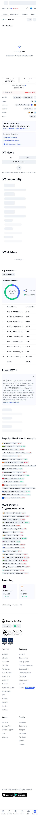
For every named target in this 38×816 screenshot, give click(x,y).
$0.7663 (12, 492)
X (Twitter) (22, 664)
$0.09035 (12, 483)
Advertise (5, 599)
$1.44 (12, 467)
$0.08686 (15, 495)
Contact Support (7, 671)
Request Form (6, 667)
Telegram (22, 671)
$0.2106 (14, 486)
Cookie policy (23, 610)
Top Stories (6, 610)
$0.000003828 (15, 502)
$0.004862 (16, 514)
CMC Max (5, 607)
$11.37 (14, 489)
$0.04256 (14, 460)
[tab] (23, 66)
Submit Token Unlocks (12, 140)
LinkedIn (22, 686)
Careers (21, 629)
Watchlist (5, 644)
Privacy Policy (24, 603)
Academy (5, 595)
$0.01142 (16, 464)
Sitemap (4, 651)
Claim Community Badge (13, 144)
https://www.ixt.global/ (11, 372)
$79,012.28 (14, 454)
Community (23, 667)
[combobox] (19, 71)
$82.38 (15, 479)
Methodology (23, 621)
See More (32, 183)
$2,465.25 (15, 470)
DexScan (5, 625)
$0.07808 (15, 505)
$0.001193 (17, 508)
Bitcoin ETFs (6, 618)
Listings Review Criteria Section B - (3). (16, 128)
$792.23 (13, 476)
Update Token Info (11, 137)
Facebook (22, 678)
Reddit (21, 682)
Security (22, 625)
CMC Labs (5, 603)
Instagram (22, 675)
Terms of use (23, 599)
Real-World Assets (8, 629)
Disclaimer (22, 618)
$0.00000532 (16, 498)
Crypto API (5, 621)
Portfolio (4, 640)
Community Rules (25, 614)
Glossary (5, 678)
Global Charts (6, 632)
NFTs (3, 636)
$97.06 (13, 473)
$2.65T (11, 8)
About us (22, 595)
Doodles (4, 647)
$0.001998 (16, 457)
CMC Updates (7, 614)
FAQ (3, 675)
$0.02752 (14, 511)
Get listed (5, 664)
